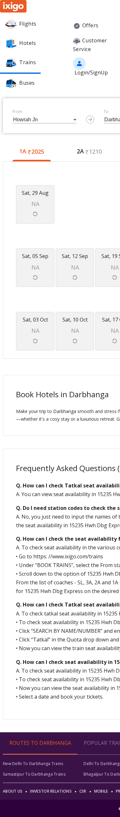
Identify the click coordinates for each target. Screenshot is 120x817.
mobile (101, 791)
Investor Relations (50, 791)
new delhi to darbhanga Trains (33, 763)
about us (12, 791)
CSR (82, 791)
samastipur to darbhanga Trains (34, 774)
